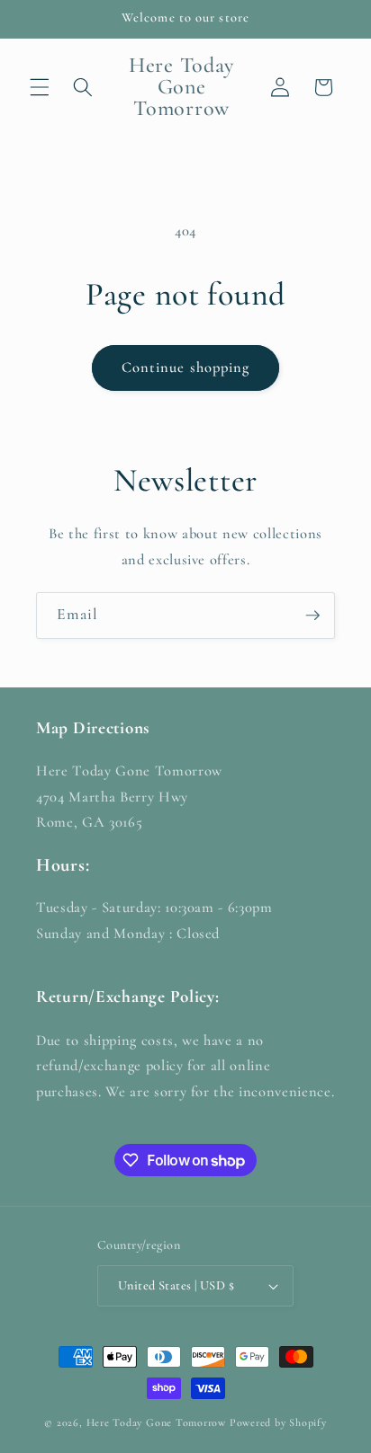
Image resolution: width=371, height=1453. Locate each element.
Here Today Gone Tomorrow (156, 1422)
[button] (39, 87)
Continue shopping (186, 368)
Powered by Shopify (278, 1422)
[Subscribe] (312, 615)
